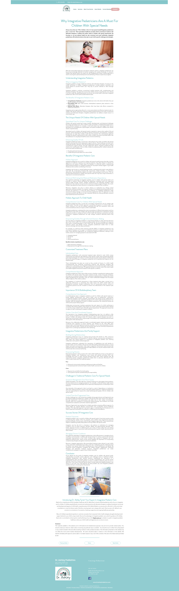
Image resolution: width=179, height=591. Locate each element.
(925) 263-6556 (61, 2)
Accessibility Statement (100, 587)
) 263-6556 (96, 572)
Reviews (110, 587)
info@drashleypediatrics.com (98, 570)
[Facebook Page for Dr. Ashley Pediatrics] (89, 578)
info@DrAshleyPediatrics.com (75, 2)
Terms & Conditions (86, 587)
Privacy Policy (76, 587)
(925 (93, 572)
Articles (68, 587)
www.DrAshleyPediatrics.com (101, 582)
